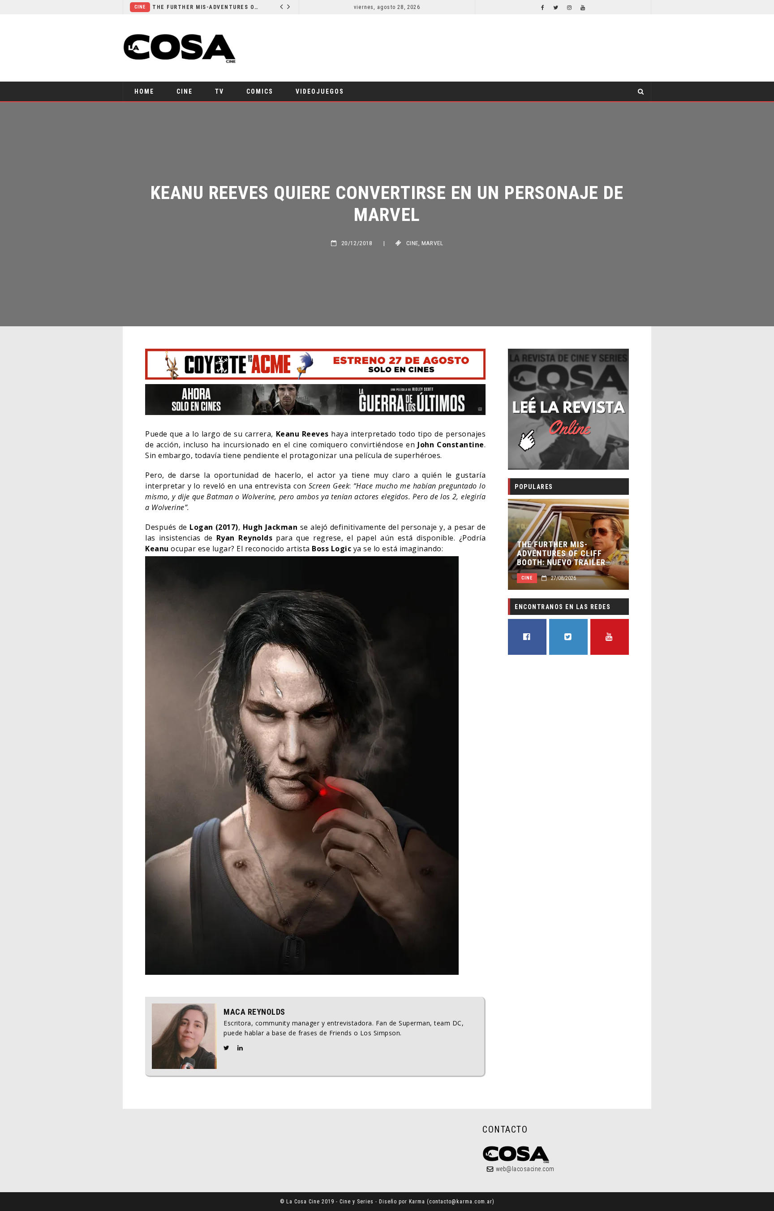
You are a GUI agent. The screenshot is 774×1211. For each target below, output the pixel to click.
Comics (259, 91)
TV (219, 91)
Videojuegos (320, 91)
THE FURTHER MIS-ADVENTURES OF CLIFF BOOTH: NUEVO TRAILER (179, 7)
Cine (274, 6)
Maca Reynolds (254, 1012)
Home (144, 91)
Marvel (432, 243)
